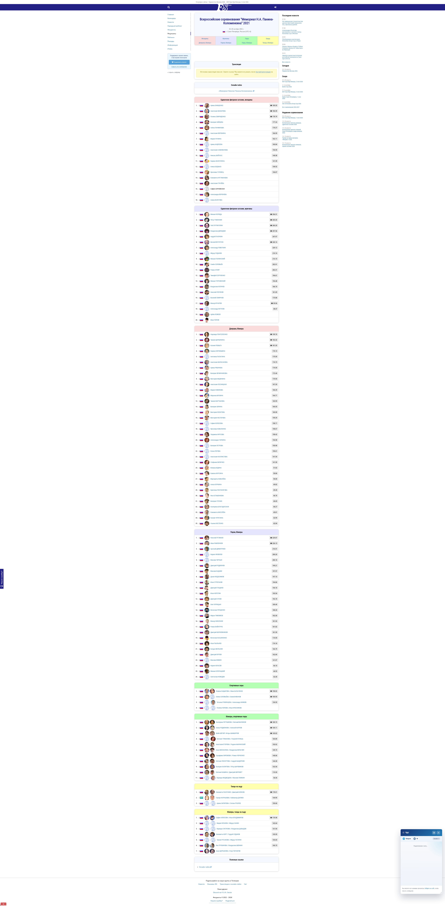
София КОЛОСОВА (216, 413)
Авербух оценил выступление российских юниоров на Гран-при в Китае (267, 57)
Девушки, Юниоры (201, 43)
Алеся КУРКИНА (216, 474)
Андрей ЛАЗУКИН (216, 226)
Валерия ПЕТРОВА (216, 435)
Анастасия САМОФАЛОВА (219, 139)
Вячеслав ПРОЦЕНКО (217, 600)
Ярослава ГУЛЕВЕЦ (217, 162)
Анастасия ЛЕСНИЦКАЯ (218, 374)
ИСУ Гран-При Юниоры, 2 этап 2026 (237, 2)
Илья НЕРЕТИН (215, 583)
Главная (171, 14)
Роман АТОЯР (215, 259)
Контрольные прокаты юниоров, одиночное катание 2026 (266, 123)
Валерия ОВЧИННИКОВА (218, 363)
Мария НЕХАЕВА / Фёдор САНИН (228, 817)
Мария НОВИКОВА (216, 379)
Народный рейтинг (175, 26)
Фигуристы (172, 30)
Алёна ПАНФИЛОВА (217, 117)
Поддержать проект (179, 62)
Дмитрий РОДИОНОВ (217, 555)
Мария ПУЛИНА (215, 128)
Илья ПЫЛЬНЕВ (215, 633)
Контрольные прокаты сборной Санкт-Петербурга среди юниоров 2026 (267, 131)
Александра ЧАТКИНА (218, 429)
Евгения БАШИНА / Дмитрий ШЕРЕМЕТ (229, 765)
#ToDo (170, 49)
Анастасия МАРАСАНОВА (218, 352)
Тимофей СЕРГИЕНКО (217, 265)
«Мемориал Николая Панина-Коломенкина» (223, 80)
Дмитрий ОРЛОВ (216, 644)
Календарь (172, 18)
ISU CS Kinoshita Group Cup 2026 (266, 103)
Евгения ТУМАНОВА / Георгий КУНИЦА (230, 729)
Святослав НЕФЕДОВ (217, 666)
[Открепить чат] (434, 833)
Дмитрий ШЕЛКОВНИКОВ (219, 622)
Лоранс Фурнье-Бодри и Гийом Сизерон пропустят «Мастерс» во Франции (267, 48)
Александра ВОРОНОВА (218, 184)
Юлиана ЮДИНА (215, 457)
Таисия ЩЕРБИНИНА (217, 329)
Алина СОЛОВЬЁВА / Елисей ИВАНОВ (228, 686)
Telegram (408, 839)
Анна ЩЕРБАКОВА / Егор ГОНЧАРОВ (228, 846)
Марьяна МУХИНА (216, 385)
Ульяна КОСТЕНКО (216, 513)
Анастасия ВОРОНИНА (218, 123)
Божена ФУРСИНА (216, 463)
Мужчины (216, 39)
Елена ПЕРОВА (215, 441)
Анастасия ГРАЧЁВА (217, 173)
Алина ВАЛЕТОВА (216, 189)
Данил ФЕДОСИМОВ (217, 566)
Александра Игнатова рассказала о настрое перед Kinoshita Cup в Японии (266, 32)
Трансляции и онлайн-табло (230, 879)
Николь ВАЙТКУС (216, 145)
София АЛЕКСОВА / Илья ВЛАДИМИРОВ (229, 812)
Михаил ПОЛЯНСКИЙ (217, 248)
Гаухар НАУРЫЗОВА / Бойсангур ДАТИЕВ (229, 792)
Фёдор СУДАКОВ (216, 243)
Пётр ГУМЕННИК (216, 209)
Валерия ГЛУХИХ (216, 491)
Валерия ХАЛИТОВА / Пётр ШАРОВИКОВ (229, 760)
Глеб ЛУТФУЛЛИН (216, 215)
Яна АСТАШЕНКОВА (217, 485)
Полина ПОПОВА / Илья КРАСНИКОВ (229, 698)
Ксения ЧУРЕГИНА (216, 507)
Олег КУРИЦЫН (215, 594)
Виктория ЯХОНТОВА (217, 402)
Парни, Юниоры (216, 43)
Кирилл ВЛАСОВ (215, 655)
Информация (173, 45)
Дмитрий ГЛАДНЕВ (216, 577)
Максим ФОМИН (216, 650)
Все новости (261, 62)
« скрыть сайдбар (174, 72)
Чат (245, 879)
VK (417, 839)
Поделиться (230, 896)
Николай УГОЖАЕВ (216, 527)
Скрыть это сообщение (179, 67)
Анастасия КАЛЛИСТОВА (218, 446)
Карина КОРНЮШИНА (217, 341)
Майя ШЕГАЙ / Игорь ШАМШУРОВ (227, 724)
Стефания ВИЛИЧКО (217, 452)
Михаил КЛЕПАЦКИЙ (217, 661)
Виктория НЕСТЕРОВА (217, 407)
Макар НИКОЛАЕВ (216, 611)
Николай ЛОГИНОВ (216, 282)
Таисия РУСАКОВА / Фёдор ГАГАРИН (229, 835)
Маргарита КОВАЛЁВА (218, 468)
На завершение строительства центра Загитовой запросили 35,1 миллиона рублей (267, 23)
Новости (171, 22)
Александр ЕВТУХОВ (217, 298)
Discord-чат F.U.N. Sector (222, 887)
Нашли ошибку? (2, 579)
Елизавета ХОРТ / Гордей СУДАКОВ (228, 829)
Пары (231, 39)
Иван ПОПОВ (214, 309)
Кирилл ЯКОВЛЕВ (216, 544)
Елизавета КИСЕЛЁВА (217, 502)
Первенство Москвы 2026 (217, 2)
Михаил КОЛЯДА (216, 204)
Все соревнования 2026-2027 (265, 107)
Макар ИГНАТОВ (216, 293)
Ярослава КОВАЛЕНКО (218, 418)
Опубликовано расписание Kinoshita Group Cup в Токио (266, 40)
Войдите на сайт (429, 888)
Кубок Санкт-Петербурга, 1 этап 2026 (266, 97)
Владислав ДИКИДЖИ (218, 220)
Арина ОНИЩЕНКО (216, 95)
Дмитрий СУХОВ (215, 588)
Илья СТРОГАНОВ (216, 572)
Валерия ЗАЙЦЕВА (216, 112)
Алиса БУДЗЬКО (215, 156)
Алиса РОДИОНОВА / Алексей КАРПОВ (229, 718)
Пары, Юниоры (231, 43)
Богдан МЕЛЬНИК (216, 638)
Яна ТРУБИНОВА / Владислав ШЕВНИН (229, 840)
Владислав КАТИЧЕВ (217, 276)
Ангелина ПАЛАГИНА (217, 346)
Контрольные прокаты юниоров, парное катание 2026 (266, 145)
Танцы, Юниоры (246, 43)
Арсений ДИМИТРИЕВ (217, 538)
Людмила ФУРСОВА (217, 424)
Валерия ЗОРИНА (216, 396)
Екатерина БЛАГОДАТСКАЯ (219, 496)
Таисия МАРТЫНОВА (217, 391)
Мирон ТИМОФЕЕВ (216, 605)
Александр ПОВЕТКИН (218, 237)
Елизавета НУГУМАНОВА (219, 167)
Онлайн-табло (204, 862)
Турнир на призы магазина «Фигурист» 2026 (265, 138)
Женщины (201, 39)
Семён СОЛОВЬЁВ (216, 254)
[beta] (222, 9)
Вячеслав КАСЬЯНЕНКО (218, 627)
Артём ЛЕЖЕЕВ (215, 304)
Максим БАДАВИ (216, 561)
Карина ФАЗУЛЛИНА (217, 151)
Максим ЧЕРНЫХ (216, 549)
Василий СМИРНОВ (217, 287)
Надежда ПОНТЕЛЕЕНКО (218, 324)
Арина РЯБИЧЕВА (216, 357)
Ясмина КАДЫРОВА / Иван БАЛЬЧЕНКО (229, 681)
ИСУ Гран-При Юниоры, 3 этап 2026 (267, 92)
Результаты (172, 34)
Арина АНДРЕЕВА (216, 134)
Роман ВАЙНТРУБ (216, 616)
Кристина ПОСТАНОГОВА (218, 480)
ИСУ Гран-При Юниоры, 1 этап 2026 (267, 118)
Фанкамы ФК (212, 879)
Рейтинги (171, 37)
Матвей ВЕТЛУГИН (216, 232)
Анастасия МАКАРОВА (218, 100)
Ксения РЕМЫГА (216, 335)
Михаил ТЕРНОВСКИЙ (217, 271)
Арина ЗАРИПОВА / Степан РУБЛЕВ (229, 797)
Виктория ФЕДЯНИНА (217, 368)
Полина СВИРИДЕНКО (218, 106)
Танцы (246, 39)
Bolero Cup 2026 (261, 87)
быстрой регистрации (222, 64)
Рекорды (171, 41)
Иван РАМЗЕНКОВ (216, 533)
